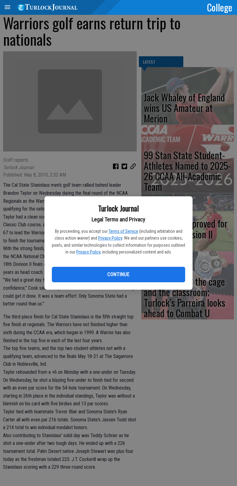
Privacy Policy (110, 238)
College (219, 7)
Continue (118, 274)
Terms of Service (123, 231)
